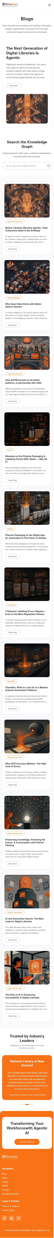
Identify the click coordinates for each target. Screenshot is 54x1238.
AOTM (5, 1185)
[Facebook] (18, 1218)
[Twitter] (4, 1218)
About (4, 1177)
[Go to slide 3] (27, 1104)
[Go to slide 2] (23, 1104)
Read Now (13, 85)
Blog (4, 1173)
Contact (5, 1189)
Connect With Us (27, 1141)
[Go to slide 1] (21, 1104)
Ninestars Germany (10, 1193)
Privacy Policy (8, 1210)
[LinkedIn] (11, 1218)
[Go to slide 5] (32, 1104)
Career (5, 1181)
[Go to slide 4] (30, 1104)
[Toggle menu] (49, 4)
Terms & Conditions (10, 1206)
